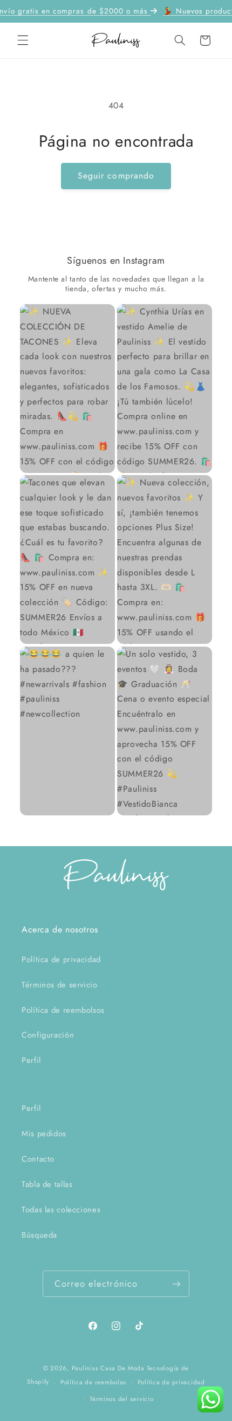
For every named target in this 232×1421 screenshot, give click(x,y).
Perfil (31, 1060)
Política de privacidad (61, 959)
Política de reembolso (93, 1382)
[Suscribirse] (176, 1284)
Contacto (38, 1159)
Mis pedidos (44, 1133)
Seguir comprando (116, 175)
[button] (22, 40)
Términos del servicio (121, 1399)
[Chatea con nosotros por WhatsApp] (210, 1399)
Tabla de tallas (47, 1184)
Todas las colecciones (61, 1210)
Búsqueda (39, 1235)
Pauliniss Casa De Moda (108, 1368)
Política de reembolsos (63, 1010)
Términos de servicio (60, 985)
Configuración (48, 1035)
